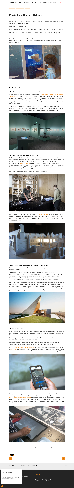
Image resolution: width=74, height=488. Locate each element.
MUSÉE (27, 9)
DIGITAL (12, 9)
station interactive (25, 163)
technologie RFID (43, 214)
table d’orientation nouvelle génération (20, 397)
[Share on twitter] (11, 455)
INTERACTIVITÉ (20, 9)
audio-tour (14, 349)
